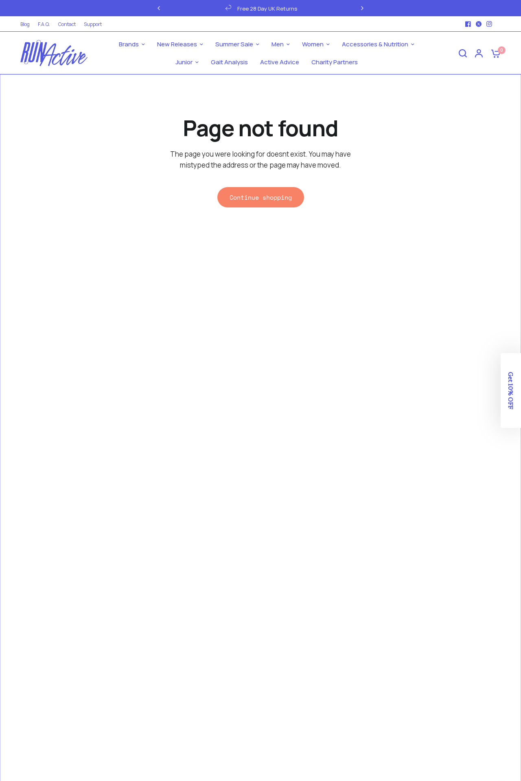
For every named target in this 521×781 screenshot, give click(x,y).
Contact (67, 24)
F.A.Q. (44, 24)
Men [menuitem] (277, 44)
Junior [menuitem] (184, 62)
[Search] (463, 53)
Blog (25, 24)
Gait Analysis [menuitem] (229, 62)
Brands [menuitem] (129, 44)
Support (93, 24)
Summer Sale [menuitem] (234, 44)
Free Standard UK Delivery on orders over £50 (358, 8)
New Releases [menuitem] (177, 44)
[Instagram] (489, 24)
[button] (511, 390)
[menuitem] (27, 24)
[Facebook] (468, 24)
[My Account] (479, 53)
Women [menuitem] (313, 44)
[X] (478, 24)
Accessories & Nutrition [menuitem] (375, 44)
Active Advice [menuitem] (279, 62)
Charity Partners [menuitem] (334, 62)
